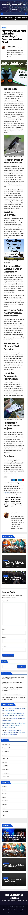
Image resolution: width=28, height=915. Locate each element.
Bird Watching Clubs (15, 50)
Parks (23, 54)
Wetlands (9, 56)
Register (21, 912)
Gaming (4, 793)
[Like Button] (5, 477)
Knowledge (5, 800)
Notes (12, 54)
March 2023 (5, 769)
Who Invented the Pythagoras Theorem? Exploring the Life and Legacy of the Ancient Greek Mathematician (13, 732)
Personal (4, 808)
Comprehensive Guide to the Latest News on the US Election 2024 (14, 837)
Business (4, 786)
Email (4, 637)
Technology (5, 811)
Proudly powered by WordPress (10, 906)
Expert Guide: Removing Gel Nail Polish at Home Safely (13, 548)
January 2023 (5, 776)
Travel (4, 815)
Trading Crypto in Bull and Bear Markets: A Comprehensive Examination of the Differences (12, 689)
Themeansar (13, 908)
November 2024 (6, 744)
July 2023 (4, 755)
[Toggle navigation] (13, 13)
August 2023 (5, 751)
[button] (23, 13)
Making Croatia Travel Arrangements (11, 694)
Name (4, 629)
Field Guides (17, 52)
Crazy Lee (14, 550)
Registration (7, 492)
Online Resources (17, 54)
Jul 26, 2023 (7, 883)
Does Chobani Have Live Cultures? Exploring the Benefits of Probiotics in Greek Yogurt (13, 725)
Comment (5, 600)
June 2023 (5, 758)
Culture (4, 790)
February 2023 (6, 773)
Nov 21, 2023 (7, 854)
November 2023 (6, 747)
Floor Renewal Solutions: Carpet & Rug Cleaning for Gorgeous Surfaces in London (13, 564)
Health (4, 797)
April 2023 (5, 765)
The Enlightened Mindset (14, 4)
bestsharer (15, 839)
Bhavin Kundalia (16, 566)
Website (4, 646)
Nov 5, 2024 (7, 839)
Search (4, 661)
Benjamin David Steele (8, 723)
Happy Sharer (11, 46)
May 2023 (4, 762)
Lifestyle (4, 27)
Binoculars (17, 48)
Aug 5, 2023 (7, 869)
